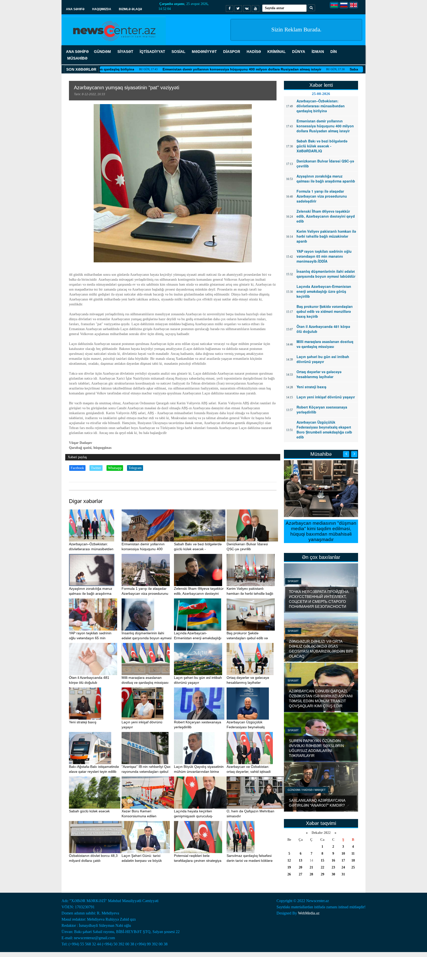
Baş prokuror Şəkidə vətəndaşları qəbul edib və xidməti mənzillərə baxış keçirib (251, 638)
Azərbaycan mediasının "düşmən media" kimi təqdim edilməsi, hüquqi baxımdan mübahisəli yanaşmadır (321, 531)
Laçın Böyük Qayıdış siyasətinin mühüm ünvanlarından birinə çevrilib (199, 771)
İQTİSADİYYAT (152, 51)
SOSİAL (178, 51)
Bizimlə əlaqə (130, 9)
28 (311, 874)
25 (353, 867)
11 (353, 853)
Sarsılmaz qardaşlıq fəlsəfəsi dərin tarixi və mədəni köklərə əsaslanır (250, 860)
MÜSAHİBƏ (77, 58)
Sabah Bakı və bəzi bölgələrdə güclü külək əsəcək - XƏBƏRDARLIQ (198, 549)
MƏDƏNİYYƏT (204, 51)
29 (322, 874)
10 (343, 853)
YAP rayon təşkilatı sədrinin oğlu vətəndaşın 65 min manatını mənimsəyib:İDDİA (91, 638)
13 (300, 860)
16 (333, 860)
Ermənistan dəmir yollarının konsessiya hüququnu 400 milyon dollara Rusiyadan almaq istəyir (206, 69)
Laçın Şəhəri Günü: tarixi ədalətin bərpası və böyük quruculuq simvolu (142, 860)
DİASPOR (231, 51)
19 (289, 867)
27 (300, 874)
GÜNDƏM (102, 51)
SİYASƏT (125, 51)
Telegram (135, 468)
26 (289, 874)
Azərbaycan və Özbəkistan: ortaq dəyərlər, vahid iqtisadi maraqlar (249, 771)
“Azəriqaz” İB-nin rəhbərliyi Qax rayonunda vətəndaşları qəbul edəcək (146, 771)
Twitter (96, 468)
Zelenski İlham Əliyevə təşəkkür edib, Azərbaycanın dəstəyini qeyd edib (199, 593)
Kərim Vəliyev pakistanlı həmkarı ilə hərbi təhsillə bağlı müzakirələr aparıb (250, 593)
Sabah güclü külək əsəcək (89, 811)
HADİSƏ (254, 51)
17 (343, 860)
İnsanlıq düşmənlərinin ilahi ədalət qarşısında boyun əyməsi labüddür (146, 638)
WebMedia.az (309, 913)
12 (289, 860)
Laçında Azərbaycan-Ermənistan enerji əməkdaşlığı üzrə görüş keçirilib (197, 638)
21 (311, 867)
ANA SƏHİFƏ (77, 51)
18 (353, 860)
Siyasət (293, 581)
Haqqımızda (101, 9)
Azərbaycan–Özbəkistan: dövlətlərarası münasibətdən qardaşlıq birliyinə (91, 549)
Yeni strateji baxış (82, 722)
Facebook (77, 468)
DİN (333, 51)
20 (300, 867)
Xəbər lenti (321, 85)
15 (322, 860)
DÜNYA (298, 51)
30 (333, 874)
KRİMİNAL (276, 51)
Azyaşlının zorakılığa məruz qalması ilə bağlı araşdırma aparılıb (90, 593)
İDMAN (318, 51)
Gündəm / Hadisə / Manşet (307, 789)
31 (343, 874)
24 (343, 867)
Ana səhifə (75, 9)
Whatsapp (115, 468)
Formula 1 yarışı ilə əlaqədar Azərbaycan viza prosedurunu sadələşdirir (145, 593)
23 (333, 867)
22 (322, 867)
